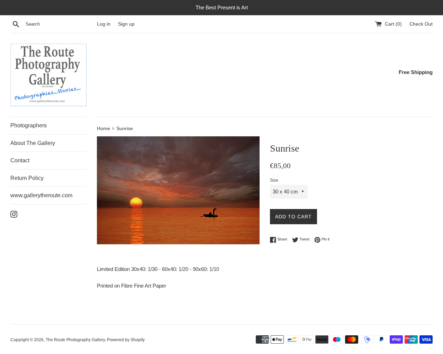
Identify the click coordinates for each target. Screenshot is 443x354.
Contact (19, 160)
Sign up (126, 24)
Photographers (28, 125)
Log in (103, 24)
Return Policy (27, 178)
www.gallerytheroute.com (41, 195)
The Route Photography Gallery (75, 339)
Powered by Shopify (126, 339)
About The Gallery (32, 143)
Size (274, 180)
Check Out (421, 24)
